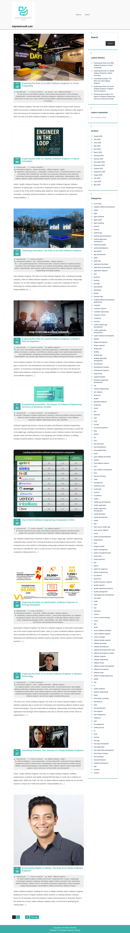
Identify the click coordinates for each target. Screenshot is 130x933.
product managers (74, 883)
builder (96, 293)
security (31, 356)
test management (99, 714)
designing (36, 881)
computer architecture (60, 264)
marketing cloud (99, 486)
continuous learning (67, 761)
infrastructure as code (22, 99)
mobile (96, 499)
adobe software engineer (28, 879)
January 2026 (98, 159)
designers (29, 881)
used (95, 734)
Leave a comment (37, 92)
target (63, 759)
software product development (104, 666)
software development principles (64, 356)
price (95, 543)
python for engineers (101, 569)
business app (98, 296)
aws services (24, 94)
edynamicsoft (20, 92)
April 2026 (97, 149)
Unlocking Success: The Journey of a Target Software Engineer (53, 750)
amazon (50, 92)
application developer (101, 264)
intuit (95, 421)
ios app (96, 424)
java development (100, 447)
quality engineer (99, 585)
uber (95, 721)
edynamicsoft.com (22, 26)
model (96, 520)
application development (102, 267)
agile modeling (99, 223)
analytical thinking (32, 615)
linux (95, 473)
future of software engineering (35, 417)
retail (95, 604)
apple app (97, 261)
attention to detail (44, 615)
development (98, 364)
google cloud (58, 352)
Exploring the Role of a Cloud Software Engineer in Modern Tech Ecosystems (104, 89)
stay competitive (62, 420)
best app (97, 283)
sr (94, 685)
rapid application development (104, 595)
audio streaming (30, 172)
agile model (98, 220)
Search (94, 37)
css (73, 615)
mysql (77, 618)
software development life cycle (104, 650)
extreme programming (101, 389)
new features (44, 883)
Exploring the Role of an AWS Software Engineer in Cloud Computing (104, 65)
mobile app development (60, 763)
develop (50, 352)
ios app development (101, 427)
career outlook (35, 687)
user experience (62, 178)
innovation (43, 174)
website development (101, 763)
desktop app (98, 355)
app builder (97, 251)
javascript (54, 174)
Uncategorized (52, 413)
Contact (87, 14)
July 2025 (97, 178)
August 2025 (98, 175)
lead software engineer (101, 463)
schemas (67, 694)
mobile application (100, 505)
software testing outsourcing (103, 676)
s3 (44, 101)
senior (96, 627)
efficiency (21, 417)
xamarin (96, 773)
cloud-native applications (49, 350)
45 (27, 917)
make (96, 479)
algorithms (20, 172)
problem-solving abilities (47, 99)
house (96, 408)
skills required (35, 268)
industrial (97, 415)
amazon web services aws (27, 531)
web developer (99, 756)
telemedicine (98, 701)
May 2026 (97, 146)
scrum (96, 621)
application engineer (101, 270)
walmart (96, 737)
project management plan (102, 553)
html (33, 618)
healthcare (97, 405)
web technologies (75, 178)
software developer (64, 92)
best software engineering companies (54, 531)
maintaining (63, 174)
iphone (96, 434)
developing (21, 174)
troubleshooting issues (62, 696)
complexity (50, 415)
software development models (104, 653)
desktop (96, 352)
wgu (95, 766)
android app (98, 233)
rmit (95, 608)
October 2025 (98, 168)
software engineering (101, 659)
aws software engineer (37, 94)
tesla (95, 705)
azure (22, 350)
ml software (98, 495)
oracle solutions (57, 691)
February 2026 (99, 155)
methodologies (47, 763)
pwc (95, 562)
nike (95, 524)
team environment (40, 768)
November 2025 (99, 165)
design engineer (99, 345)
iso (95, 437)
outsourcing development (102, 536)
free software (98, 392)
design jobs (98, 348)
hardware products (74, 264)
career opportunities (38, 761)
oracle (44, 533)
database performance (21, 689)
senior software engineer (102, 634)
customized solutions (62, 415)
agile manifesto (99, 216)
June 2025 (97, 181)
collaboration (42, 172)
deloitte (96, 339)
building (40, 879)
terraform (49, 101)
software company (69, 886)
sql (40, 696)
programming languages (64, 99)
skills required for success (43, 356)
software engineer (53, 169)
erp (95, 385)
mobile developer (100, 514)
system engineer (99, 689)
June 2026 (97, 142)
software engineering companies (66, 533)
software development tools (50, 268)
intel (34, 261)
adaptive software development (104, 207)
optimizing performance (69, 354)
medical (96, 492)
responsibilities (70, 176)
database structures (36, 689)
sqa (95, 682)
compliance (32, 352)
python (76, 99)
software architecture (56, 886)
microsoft (38, 533)
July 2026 (97, 139)
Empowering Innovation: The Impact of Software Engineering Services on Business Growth (104, 96)
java (31, 99)
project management (101, 549)
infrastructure (34, 174)
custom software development (104, 336)
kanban (96, 460)
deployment (61, 96)
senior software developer (102, 630)
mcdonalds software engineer (65, 618)
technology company (53, 270)
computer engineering (101, 312)
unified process (99, 727)
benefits (19, 415)
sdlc (95, 624)
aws (55, 92)
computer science (53, 172)
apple (39, 531)
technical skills (51, 768)
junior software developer (102, 457)
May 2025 (97, 185)
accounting (97, 203)
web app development (101, 744)
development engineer (24, 169)
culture (78, 172)
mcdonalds (36, 613)
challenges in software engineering (34, 415)
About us (78, 14)
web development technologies (52, 622)
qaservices (97, 579)
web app (97, 740)
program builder (99, 546)
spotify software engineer (41, 178)
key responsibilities (25, 354)
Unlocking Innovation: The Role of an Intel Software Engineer (52, 250)
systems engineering (101, 692)
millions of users (34, 883)
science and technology (102, 617)
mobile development (101, 517)
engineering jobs (99, 377)
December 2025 (99, 162)
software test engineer (101, 669)
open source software (101, 530)
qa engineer (98, 575)
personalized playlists (32, 176)
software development (101, 646)
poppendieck (98, 540)
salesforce (50, 533)
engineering (98, 373)
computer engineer (100, 308)
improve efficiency (52, 417)
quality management (101, 591)
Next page (34, 917)
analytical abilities (24, 687)
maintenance (63, 417)
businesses (47, 879)
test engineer (98, 711)
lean (95, 466)
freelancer (97, 395)
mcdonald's (50, 618)
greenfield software (100, 402)
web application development (104, 750)
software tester (99, 672)
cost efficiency (42, 352)
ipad (95, 431)
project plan (98, 556)
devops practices (71, 96)
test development (99, 708)
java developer (99, 444)
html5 (28, 174)
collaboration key (57, 879)
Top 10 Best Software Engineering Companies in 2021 (48, 520)
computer (97, 305)
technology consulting (101, 698)
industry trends (36, 763)
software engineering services (46, 420)
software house (99, 663)
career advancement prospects (55, 94)
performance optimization (58, 883)
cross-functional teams (67, 172)
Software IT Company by (65, 930)
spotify (62, 169)
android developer (100, 245)
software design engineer (102, 640)
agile (95, 213)
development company (101, 367)
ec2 (79, 96)
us (94, 731)
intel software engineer (34, 266)
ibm (25, 533)
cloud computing (72, 94)
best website (98, 287)
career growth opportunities (28, 264)
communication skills (33, 96)
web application (99, 747)
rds (80, 99)
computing (97, 318)
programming (44, 176)
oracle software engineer (43, 691)
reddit (96, 601)
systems (53, 178)
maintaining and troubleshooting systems (46, 354)
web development (63, 768)
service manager (99, 637)
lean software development (103, 469)
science (96, 614)
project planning (99, 559)
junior (96, 453)
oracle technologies (70, 691)
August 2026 (98, 136)
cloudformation (21, 96)
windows (97, 769)
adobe (50, 876)
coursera (97, 321)
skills (77, 176)
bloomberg (97, 290)
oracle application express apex (59, 689)
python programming (101, 572)
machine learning (100, 476)
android (96, 229)
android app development (102, 236)
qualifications (59, 176)
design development (101, 342)
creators (66, 879)
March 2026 (98, 152)
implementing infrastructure (72, 352)
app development (100, 254)
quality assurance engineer (103, 582)
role (27, 356)
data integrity (76, 687)
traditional (97, 718)
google (21, 533)
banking (96, 280)
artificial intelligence (24, 761)
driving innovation (76, 415)
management (98, 482)
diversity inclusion (73, 531)
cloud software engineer (33, 350)
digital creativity (54, 881)
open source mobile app (102, 527)
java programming (100, 450)
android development (101, 248)
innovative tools (65, 881)
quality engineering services (103, 588)
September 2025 (99, 172)
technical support (48, 696)
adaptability (21, 615)
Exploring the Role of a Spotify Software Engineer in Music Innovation (104, 73)
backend (97, 277)
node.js (35, 99)
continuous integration (48, 96)
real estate (97, 598)
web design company (101, 753)
